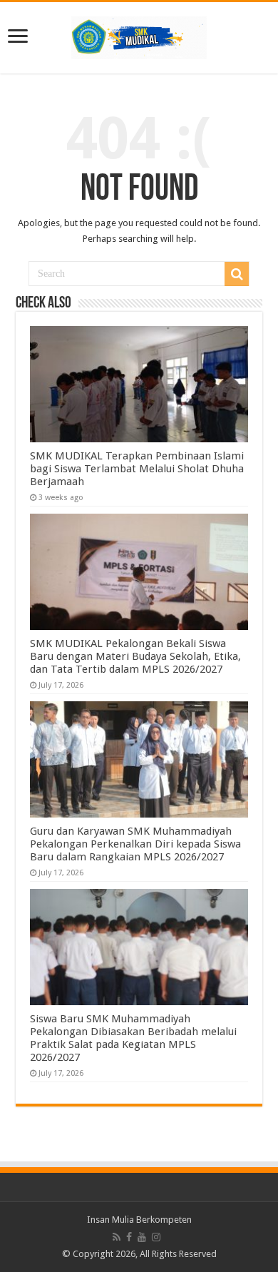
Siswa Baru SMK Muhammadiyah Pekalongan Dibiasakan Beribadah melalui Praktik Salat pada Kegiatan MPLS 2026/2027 (133, 1038)
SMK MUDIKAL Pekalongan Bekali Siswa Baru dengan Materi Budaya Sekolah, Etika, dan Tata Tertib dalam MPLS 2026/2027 (135, 656)
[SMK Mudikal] (139, 35)
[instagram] (156, 1237)
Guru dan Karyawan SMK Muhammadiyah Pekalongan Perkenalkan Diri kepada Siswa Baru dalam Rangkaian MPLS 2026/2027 (135, 844)
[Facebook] (129, 1237)
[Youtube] (142, 1237)
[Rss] (116, 1237)
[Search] (237, 274)
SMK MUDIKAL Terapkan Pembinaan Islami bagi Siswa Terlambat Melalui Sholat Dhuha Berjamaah (137, 468)
